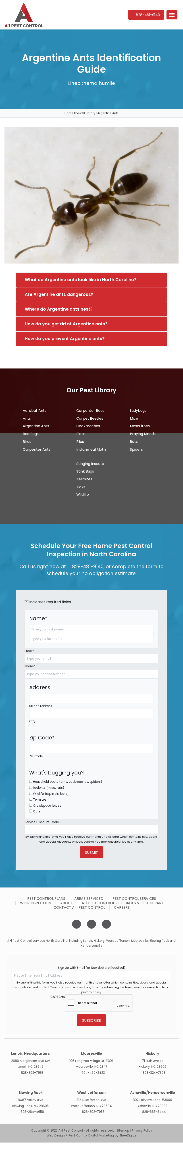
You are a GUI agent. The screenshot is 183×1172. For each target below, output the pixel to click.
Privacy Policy (142, 1130)
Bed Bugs (30, 433)
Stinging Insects (89, 463)
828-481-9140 (87, 566)
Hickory (99, 941)
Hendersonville (91, 946)
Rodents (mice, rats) (48, 788)
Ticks (80, 487)
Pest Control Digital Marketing (91, 1135)
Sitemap (122, 1130)
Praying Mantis (142, 433)
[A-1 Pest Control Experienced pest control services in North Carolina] (62, 14)
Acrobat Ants (34, 410)
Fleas (80, 433)
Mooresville (139, 941)
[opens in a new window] (76, 924)
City (32, 721)
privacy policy (91, 992)
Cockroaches (87, 426)
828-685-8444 (154, 1111)
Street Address (40, 706)
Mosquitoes (139, 426)
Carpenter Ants (36, 449)
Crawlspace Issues (47, 806)
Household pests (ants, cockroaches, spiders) (67, 782)
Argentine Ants (35, 426)
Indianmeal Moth (90, 449)
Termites (83, 479)
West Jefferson (118, 941)
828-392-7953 (32, 1072)
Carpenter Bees (89, 410)
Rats (133, 441)
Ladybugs (137, 410)
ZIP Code (36, 756)
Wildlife (82, 494)
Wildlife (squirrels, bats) (51, 794)
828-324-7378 (154, 1072)
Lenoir (87, 941)
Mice (133, 418)
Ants (26, 418)
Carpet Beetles (89, 418)
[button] (171, 14)
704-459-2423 (93, 1072)
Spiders (136, 449)
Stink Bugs (84, 471)
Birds (26, 441)
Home (68, 113)
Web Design (56, 1135)
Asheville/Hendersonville (152, 1092)
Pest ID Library (85, 113)
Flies (79, 441)
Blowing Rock (159, 941)
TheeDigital (128, 1135)
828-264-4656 (32, 1111)
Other (37, 811)
